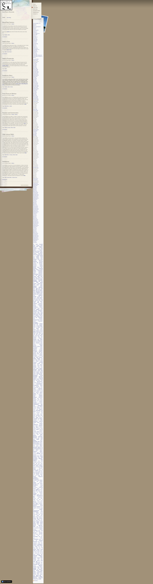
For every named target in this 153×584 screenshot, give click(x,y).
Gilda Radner (38, 380)
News (41, 463)
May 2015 (34, 202)
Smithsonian (34, 519)
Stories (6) (35, 52)
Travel (38, 545)
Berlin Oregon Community (38, 283)
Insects (41, 406)
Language (35, 418)
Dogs (41, 339)
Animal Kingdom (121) (37, 23)
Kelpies (34, 415)
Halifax (34, 388)
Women (34, 574)
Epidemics (35, 350)
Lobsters (34, 428)
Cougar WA (35, 324)
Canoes (34, 297)
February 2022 (35, 110)
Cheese (41, 307)
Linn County (35, 425)
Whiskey (34, 568)
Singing (34, 518)
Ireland (34, 409)
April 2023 (35, 94)
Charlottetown (35, 307)
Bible (34, 284)
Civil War (40, 314)
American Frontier (37, 264)
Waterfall (41, 564)
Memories (35, 437)
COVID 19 (35, 327)
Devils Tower (37, 335)
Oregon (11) (35, 47)
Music (41, 251)
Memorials (35, 251)
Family (11, 86)
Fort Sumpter (35, 361)
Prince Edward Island (38, 485)
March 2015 (35, 204)
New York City (36, 463)
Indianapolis (40, 405)
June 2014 (35, 215)
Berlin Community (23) (37, 26)
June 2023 (35, 92)
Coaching (34, 316)
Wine (34, 570)
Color (34, 318)
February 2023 (35, 96)
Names (38, 452)
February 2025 (35, 69)
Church (41, 311)
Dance (37, 333)
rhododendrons (40, 497)
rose (40, 499)
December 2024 (35, 71)
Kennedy (38, 415)
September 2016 (36, 184)
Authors (34, 276)
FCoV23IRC (35, 356)
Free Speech (39, 364)
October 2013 (35, 224)
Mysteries (34, 452)
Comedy (41, 319)
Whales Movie (36, 12)
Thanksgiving (35, 539)
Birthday (35, 287)
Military (34, 440)
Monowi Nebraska (36, 443)
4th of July (40, 254)
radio (41, 490)
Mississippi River (36, 441)
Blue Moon (40, 289)
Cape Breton (39, 297)
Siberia (41, 515)
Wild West (40, 568)
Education (34, 345)
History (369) (35, 39)
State (37, 526)
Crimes (38, 329)
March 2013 (35, 232)
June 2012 (35, 242)
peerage (39, 475)
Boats (34, 290)
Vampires (38, 551)
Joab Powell (38, 410)
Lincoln (40, 424)
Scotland (34, 253)
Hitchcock (40, 394)
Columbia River (36, 319)
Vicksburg (35, 556)
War (37, 561)
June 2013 (35, 228)
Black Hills (38, 288)
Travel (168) (35, 53)
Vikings (34, 559)
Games (37, 368)
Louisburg (40, 430)
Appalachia (40, 271)
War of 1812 (40, 561)
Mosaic (34, 446)
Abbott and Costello (38, 256)
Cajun (34, 295)
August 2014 (35, 212)
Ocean (34, 469)
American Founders (37, 263)
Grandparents (35, 385)
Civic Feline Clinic (38, 313)
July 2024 (34, 77)
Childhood (40, 246)
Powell (41, 483)
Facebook (35, 248)
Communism (40, 321)
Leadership (35, 421)
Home (22, 185)
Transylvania (34, 545)
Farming (35, 355)
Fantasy (41, 353)
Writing (41, 576)
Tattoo (38, 535)
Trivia (36, 546)
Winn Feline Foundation (38, 571)
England (41, 247)
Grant (41, 385)
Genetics (40, 374)
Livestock (41, 427)
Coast (38, 316)
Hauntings (37, 392)
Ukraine (38, 549)
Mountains (35, 447)
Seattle (40, 509)
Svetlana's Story (7, 75)
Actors (39, 259)
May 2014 (34, 216)
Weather (40, 565)
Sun (41, 531)
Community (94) (35, 30)
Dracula (34, 341)
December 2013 (35, 221)
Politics (13, 114)
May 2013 (34, 229)
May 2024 (34, 79)
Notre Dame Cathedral (36, 466)
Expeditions (40, 351)
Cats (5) (34, 28)
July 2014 (34, 214)
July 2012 (34, 241)
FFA (38, 356)
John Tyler (38, 411)
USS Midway (38, 550)
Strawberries (35, 530)
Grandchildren (39, 383)
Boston (38, 293)
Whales (41, 566)
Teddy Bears (40, 536)
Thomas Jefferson (40, 541)
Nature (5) (35, 46)
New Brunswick (36, 252)
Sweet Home (40, 534)
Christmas (40, 310)
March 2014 (35, 218)
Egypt (41, 345)
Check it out (9, 49)
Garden (40, 368)
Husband (35, 403)
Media (41, 434)
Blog (37, 289)
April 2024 (35, 80)
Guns (41, 387)
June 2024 (35, 78)
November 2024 (35, 72)
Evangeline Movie (36, 10)
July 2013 (34, 227)
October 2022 (35, 101)
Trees (41, 545)
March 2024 (35, 81)
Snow (38, 519)
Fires (37, 357)
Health (34, 393)
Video (41, 556)
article (8, 31)
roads (38, 498)
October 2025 (35, 60)
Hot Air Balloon (39, 400)
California (40, 295)
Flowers (38, 358)
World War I (39, 575)
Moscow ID (37, 446)
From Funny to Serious (9, 93)
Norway (40, 465)
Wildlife (34, 569)
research (38, 494)
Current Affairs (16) (36, 33)
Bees (39, 281)
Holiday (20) (35, 40)
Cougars (40, 324)
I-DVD (38, 403)
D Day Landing (38, 332)
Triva (33, 546)
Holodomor (5, 161)
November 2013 (35, 223)
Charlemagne (40, 304)
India (34, 405)
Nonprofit (41, 464)
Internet (38, 408)
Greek (41, 386)
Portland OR (36, 483)
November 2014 (35, 209)
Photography (36, 478)
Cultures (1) (35, 32)
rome (34, 499)
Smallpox (40, 518)
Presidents (35, 485)
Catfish (34, 302)
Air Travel (35, 244)
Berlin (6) (34, 24)
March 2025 (35, 68)
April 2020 (35, 135)
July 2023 (34, 91)
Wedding (34, 566)
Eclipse (34, 344)
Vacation (41, 550)
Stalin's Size (6, 41)
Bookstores (38, 291)
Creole (41, 328)
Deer (39, 334)
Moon (41, 445)
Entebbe (41, 348)
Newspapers (35, 464)
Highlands (40, 393)
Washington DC (39, 562)
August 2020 (35, 130)
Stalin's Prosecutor (8, 58)
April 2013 (35, 231)
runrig (41, 500)
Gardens (35, 369)
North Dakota (35, 465)
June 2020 (35, 133)
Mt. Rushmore (38, 448)
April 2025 (35, 67)
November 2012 (35, 236)
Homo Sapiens (39, 398)
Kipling (41, 415)
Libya (34, 423)
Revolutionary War (38, 496)
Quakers (38, 488)
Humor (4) (35, 42)
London (37, 429)
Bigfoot (38, 284)
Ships (39, 514)
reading (41, 252)
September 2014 (36, 211)
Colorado (40, 318)
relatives (41, 493)
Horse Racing (40, 399)
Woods (38, 574)
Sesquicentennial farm (37, 510)
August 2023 (35, 89)
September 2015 (36, 198)
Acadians (35, 259)
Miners (41, 440)
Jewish (34, 410)
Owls (41, 471)
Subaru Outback (38, 531)
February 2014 (35, 219)
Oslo (33, 471)
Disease (34, 339)
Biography (35, 286)
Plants (34, 481)
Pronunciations (35, 487)
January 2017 (35, 179)
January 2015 (35, 207)
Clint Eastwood (36, 315)
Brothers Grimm (36, 294)
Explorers (34, 352)
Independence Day (37, 404)
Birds (41, 286)
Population (40, 482)
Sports (34, 525)
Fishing (34, 358)
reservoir (41, 494)
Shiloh (37, 513)
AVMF (41, 276)
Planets (41, 480)
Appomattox (40, 272)
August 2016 (35, 185)
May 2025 (34, 65)
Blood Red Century (8, 22)
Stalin (9, 34)
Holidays (35, 397)
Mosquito (41, 446)
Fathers (40, 355)
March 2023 (35, 95)
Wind (37, 569)
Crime (34, 329)
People (34, 476)
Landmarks (40, 417)
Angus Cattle (39, 267)
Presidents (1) (35, 51)
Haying (41, 392)
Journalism (38, 412)
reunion (35, 495)
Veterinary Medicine (37, 555)
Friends (34, 367)
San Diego (35, 503)
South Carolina (40, 520)
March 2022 (35, 109)
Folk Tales (35, 359)
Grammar (38, 382)
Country (34, 325)
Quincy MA (40, 489)
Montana (41, 443)
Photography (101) (36, 49)
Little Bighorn (35, 427)
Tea (41, 535)
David (37, 334)
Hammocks (35, 389)
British (41, 293)
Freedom (34, 365)
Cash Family (40, 298)
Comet (34, 321)
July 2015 (34, 200)
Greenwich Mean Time (36, 387)
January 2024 (35, 84)
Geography (35, 375)
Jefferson (40, 409)
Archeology (35, 274)
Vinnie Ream (40, 559)
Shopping (38, 515)
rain (37, 492)
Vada (33, 551)
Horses (34, 400)
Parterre (41, 474)
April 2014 (35, 217)
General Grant (39, 373)
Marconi (41, 249)
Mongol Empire (36, 442)
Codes (41, 316)
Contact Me (12, 189)
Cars (37, 298)
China (41, 309)
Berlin (37, 282)
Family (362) (35, 34)
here (24, 175)
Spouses (40, 525)
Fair (37, 352)
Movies (38, 251)
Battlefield (40, 280)
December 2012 (35, 235)
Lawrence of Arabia (37, 419)
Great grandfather (36, 386)
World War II (9, 51)
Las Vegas (40, 418)
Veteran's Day (39, 554)
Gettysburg (35, 377)
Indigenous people (36, 406)
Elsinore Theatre (39, 346)
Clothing (41, 315)
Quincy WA (35, 490)
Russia (6, 34)
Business (40, 294)
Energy (41, 347)
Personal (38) (35, 48)
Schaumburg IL (36, 504)
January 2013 (35, 234)
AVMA (38, 276)
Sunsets (40, 532)
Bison (34, 288)
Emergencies (35, 347)
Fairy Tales (40, 352)
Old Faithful (39, 469)
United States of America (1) (37, 56)
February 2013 (35, 233)
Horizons (34, 399)
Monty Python (35, 445)
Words (41, 574)
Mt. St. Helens (38, 449)
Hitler (12, 127)
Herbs (37, 393)
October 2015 (35, 196)
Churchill (34, 312)
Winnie (34, 572)
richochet (34, 498)
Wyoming (35, 577)
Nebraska (40, 458)
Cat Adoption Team (36, 300)
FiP (40, 356)
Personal (40, 476)
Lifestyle (40, 423)
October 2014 (35, 210)
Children (38, 309)
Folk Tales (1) (35, 36)
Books (41, 290)
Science (35, 505)
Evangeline (35, 351)
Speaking (41, 524)
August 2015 (35, 199)
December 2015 (35, 194)
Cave (41, 302)
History (13, 24)
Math (37, 434)
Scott (41, 506)
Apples (34, 272)
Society (34, 520)
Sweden (37, 534)
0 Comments (4, 36)
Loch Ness (38, 428)
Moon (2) (34, 44)
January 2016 (35, 193)
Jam (37, 409)
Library (41, 422)
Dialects (41, 335)
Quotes (39, 490)
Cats (38, 302)
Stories (41, 529)
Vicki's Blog (9, 17)
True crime (35, 548)
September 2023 (36, 88)
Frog (38, 367)
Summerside (40, 253)
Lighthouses (35, 424)
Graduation (34, 382)
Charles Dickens (37, 305)
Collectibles (40, 317)
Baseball (35, 280)
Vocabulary (34, 560)
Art (33, 275)
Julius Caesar (39, 413)
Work (34, 575)
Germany (40, 376)
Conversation (35, 323)
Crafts (37, 328)
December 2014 (35, 208)
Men (38, 437)
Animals (35, 268)
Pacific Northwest (36, 473)
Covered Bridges (39, 325)
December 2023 (35, 85)
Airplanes (35, 261)
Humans (34, 402)
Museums (35, 451)
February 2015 (35, 206)
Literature (40, 425)
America (40, 262)
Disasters (40, 338)
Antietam (34, 271)
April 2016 (35, 190)
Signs (34, 516)
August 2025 (35, 62)
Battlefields (35, 281)
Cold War (35, 317)
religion (34, 494)
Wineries (37, 570)
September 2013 (36, 225)
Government (39, 381)
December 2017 (35, 167)
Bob (36, 290)
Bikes (41, 284)
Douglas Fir (35, 340)
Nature (39, 457)
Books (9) (34, 27)
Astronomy (40, 275)
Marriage (37, 433)
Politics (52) (35, 50)
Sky (37, 518)
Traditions (35, 544)
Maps (34, 433)
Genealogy (40, 369)
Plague (38, 480)
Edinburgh (40, 344)
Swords (34, 535)
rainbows (40, 492)
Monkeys (41, 442)
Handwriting (39, 389)
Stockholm (34, 529)
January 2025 (35, 70)
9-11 (34, 255)
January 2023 (35, 97)
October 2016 (35, 183)
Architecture (40, 274)
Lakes (37, 417)
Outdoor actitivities (37, 471)
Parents (37, 474)
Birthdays (40, 287)
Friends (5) (35, 38)
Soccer (41, 519)
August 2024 (35, 76)
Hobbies (40, 396)
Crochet (41, 329)
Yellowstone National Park (38, 578)
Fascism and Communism (10, 113)
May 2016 (34, 188)
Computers (35, 322)
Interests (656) (35, 43)
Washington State (36, 564)
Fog (41, 358)
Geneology (34, 370)
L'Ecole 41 (39, 416)
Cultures (37, 330)
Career (34, 298)
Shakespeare (35, 511)
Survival (34, 534)
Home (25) (35, 41)
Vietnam (34, 557)
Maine (38, 431)
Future (34, 368)
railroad (34, 492)
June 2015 (35, 201)
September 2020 (36, 129)
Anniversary (40, 270)
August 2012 (35, 240)
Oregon (36, 470)
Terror (41, 537)
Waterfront (34, 565)
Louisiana (35, 431)
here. (26, 104)
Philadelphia (35, 477)
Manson (41, 431)
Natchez (41, 454)
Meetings (35, 436)
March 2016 (35, 191)
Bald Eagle (35, 277)
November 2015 (35, 195)
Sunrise (34, 532)
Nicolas (38, 464)
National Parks (36, 456)
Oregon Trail (40, 470)
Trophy (41, 546)
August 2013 (35, 226)
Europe (9, 127)
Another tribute (5, 65)
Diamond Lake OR (37, 336)
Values (36, 551)
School (41, 504)
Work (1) (34, 57)
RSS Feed (36, 580)
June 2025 (35, 64)
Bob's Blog (35, 9)
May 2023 (34, 93)
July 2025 (34, 63)
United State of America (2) (37, 55)
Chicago (34, 308)
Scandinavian (40, 503)
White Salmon (35, 254)
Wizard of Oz (39, 572)
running (38, 500)
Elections (35, 346)
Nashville (38, 453)
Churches (34, 247)
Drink (37, 341)
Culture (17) (35, 31)
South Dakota (36, 521)
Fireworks (40, 357)
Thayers (40, 539)
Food (39, 359)
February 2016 (35, 192)
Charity (34, 304)
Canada (38, 245)
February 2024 (35, 83)
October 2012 (35, 237)
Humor (41, 402)
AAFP (38, 255)
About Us (35, 5)
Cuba (34, 330)
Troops (39, 546)
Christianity (35, 310)
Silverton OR (40, 516)
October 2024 (35, 73)
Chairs (37, 246)
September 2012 (36, 239)
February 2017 (35, 178)
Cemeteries (40, 303)
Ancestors (34, 266)
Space (38, 522)
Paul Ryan (35, 475)
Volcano (38, 560)
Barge (41, 278)
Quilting (37, 489)
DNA (38, 339)
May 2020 (34, 134)
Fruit (41, 367)
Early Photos (40, 341)
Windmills (40, 569)
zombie (39, 578)
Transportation (39, 544)
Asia (36, 275)
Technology (35, 536)
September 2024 (36, 75)
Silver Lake (37, 516)
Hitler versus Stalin (8, 134)
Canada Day (39, 296)
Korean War (35, 416)
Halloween (40, 388)
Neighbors (35, 459)
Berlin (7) (34, 25)
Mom (41, 441)
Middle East (39, 439)
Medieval (41, 435)
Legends (38, 422)
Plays (37, 481)
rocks (41, 498)
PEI (41, 475)
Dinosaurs (34, 338)
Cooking (40, 323)
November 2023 (35, 86)
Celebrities (35, 303)
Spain (38, 524)
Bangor (39, 277)
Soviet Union (14, 177)
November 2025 (35, 59)
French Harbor (39, 365)
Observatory (40, 468)
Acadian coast (39, 258)
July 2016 (34, 186)
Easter (41, 342)
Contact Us (35, 13)
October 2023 (35, 87)
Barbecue (38, 278)
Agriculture (40, 260)
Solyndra (37, 520)
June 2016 (35, 187)
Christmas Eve (36, 311)
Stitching (40, 527)
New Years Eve (39, 462)
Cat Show (40, 301)
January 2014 (35, 220)
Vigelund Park (39, 557)
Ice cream (40, 403)
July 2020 (34, 131)
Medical (34, 435)
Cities (38, 312)
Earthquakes (38, 342)
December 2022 (35, 98)
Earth (34, 342)
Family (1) (34, 35)
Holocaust (40, 397)
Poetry (41, 481)
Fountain (38, 363)
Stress (39, 530)
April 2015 (35, 203)
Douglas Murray (39, 340)
